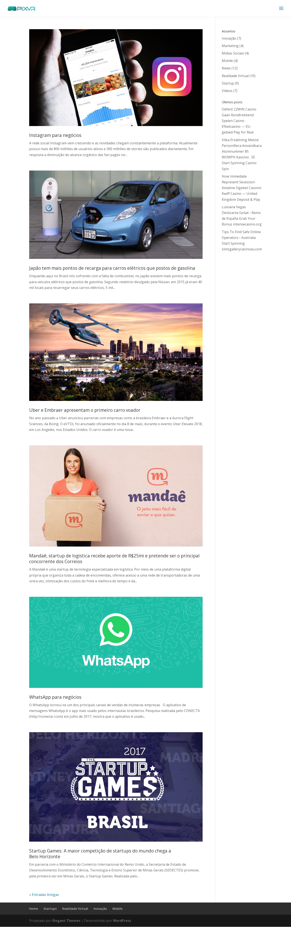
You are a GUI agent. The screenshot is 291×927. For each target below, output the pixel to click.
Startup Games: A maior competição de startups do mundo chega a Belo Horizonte (100, 854)
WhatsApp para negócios (55, 697)
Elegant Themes (66, 920)
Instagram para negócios (55, 135)
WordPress (122, 920)
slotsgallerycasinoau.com (242, 249)
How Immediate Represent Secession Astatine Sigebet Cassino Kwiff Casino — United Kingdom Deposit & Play (241, 188)
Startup (228, 83)
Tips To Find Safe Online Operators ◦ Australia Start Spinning (241, 238)
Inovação (229, 38)
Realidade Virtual (235, 75)
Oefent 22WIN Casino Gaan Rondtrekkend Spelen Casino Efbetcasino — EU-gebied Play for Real (239, 121)
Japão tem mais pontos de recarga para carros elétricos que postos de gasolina (112, 268)
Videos (227, 90)
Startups (50, 909)
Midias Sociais (233, 53)
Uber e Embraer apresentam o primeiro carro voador (84, 410)
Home (33, 909)
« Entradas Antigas (44, 894)
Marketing (230, 45)
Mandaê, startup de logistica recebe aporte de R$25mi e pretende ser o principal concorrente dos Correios (114, 558)
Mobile (227, 60)
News (226, 68)
